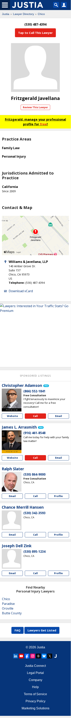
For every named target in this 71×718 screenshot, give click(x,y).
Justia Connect (35, 665)
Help (35, 687)
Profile (58, 496)
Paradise (8, 604)
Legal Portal (35, 673)
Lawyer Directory (23, 14)
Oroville (7, 608)
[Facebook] (27, 656)
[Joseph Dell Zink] (11, 559)
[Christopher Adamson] (11, 398)
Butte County (12, 613)
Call (35, 416)
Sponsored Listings (35, 375)
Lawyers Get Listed (42, 630)
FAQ (17, 630)
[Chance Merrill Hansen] (11, 520)
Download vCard (21, 291)
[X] (49, 656)
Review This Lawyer (35, 107)
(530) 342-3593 (34, 513)
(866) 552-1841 (34, 391)
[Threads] (38, 656)
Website (12, 416)
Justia (5, 14)
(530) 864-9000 (34, 474)
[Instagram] (32, 656)
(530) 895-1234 (34, 551)
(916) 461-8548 (34, 433)
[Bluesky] (44, 656)
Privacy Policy (35, 701)
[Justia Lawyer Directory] (55, 656)
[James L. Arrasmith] (11, 440)
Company (35, 680)
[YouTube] (21, 656)
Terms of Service (35, 694)
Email (58, 416)
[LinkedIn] (15, 656)
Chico (41, 14)
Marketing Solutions (35, 708)
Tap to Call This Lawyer (35, 33)
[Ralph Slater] (11, 482)
